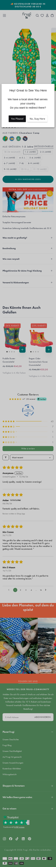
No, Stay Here (37, 118)
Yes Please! (17, 118)
